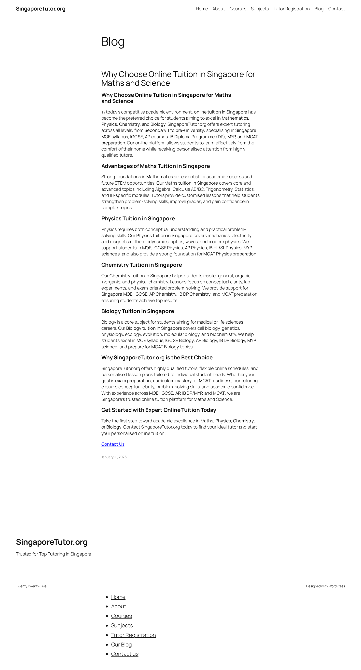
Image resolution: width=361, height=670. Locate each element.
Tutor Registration (133, 635)
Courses (121, 615)
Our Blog (121, 644)
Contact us (125, 653)
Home (118, 597)
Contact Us (113, 444)
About (118, 606)
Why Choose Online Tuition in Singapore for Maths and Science (178, 78)
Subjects (122, 625)
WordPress (337, 586)
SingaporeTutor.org (40, 8)
